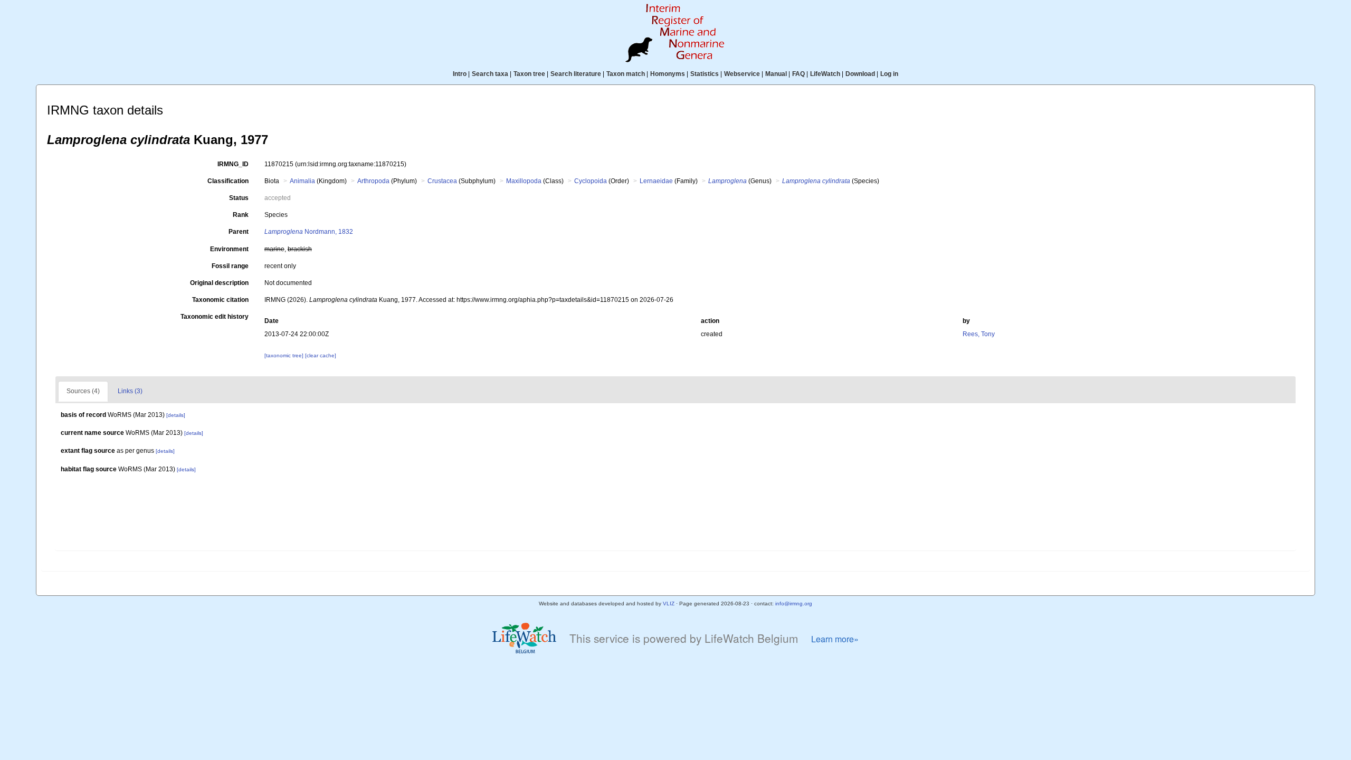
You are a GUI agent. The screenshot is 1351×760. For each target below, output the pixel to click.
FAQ (798, 74)
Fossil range (230, 266)
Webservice (742, 74)
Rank (241, 214)
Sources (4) (83, 391)
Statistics (704, 74)
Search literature (575, 74)
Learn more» (835, 639)
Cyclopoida (590, 181)
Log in (889, 74)
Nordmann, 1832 (308, 231)
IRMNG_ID (233, 164)
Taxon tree (529, 74)
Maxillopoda (523, 181)
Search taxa (490, 74)
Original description (219, 283)
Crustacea (442, 181)
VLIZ (668, 603)
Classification (228, 181)
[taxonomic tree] (284, 355)
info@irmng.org (793, 603)
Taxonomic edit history (214, 316)
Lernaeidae (656, 181)
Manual (776, 74)
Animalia (302, 181)
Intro (460, 74)
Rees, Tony (979, 334)
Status (239, 198)
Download (860, 74)
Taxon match (625, 74)
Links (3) (130, 391)
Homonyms (667, 74)
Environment (229, 249)
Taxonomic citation (220, 299)
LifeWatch (825, 74)
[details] (175, 415)
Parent (239, 231)
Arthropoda (373, 181)
